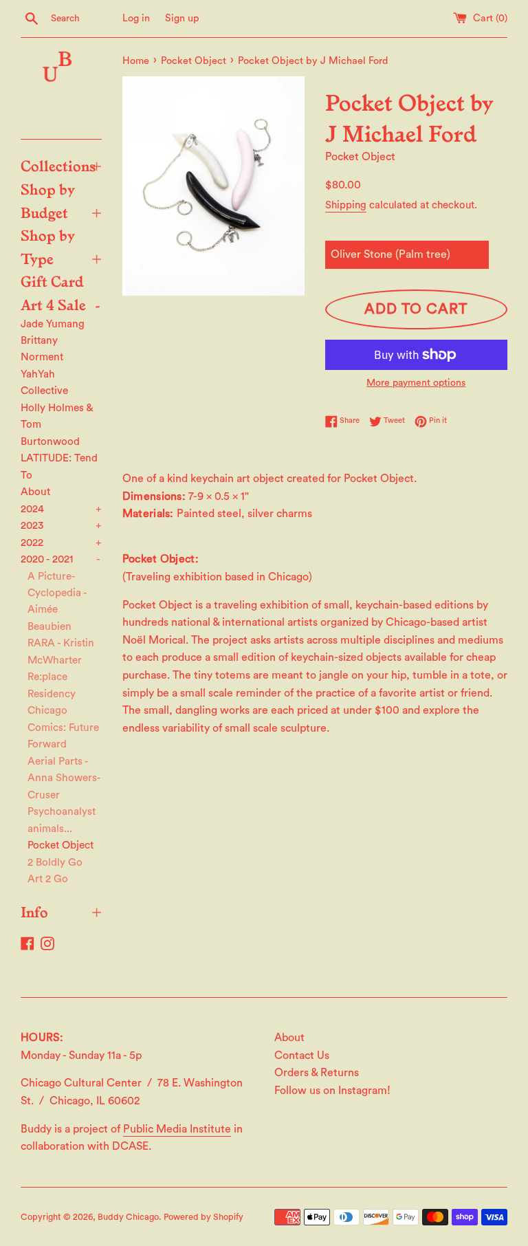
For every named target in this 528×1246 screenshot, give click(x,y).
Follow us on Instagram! (332, 1090)
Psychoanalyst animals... (62, 820)
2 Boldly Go (55, 862)
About (35, 492)
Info (61, 911)
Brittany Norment (42, 349)
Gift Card (52, 281)
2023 (61, 526)
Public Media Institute (177, 1129)
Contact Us (301, 1055)
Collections (61, 165)
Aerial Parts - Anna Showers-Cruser (64, 778)
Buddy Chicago (128, 1217)
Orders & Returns (316, 1072)
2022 (61, 543)
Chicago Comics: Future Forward (63, 728)
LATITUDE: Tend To (59, 466)
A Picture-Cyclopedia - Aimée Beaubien (57, 601)
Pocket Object (61, 845)
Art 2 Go (48, 879)
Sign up (182, 18)
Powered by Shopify (203, 1217)
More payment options (415, 383)
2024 (61, 509)
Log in (136, 18)
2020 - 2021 (60, 559)
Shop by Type (61, 246)
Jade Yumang (53, 324)
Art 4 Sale (60, 304)
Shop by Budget (61, 200)
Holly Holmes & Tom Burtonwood (57, 425)
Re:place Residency (52, 685)
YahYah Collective (44, 382)
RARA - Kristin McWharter (61, 651)
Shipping (345, 205)
